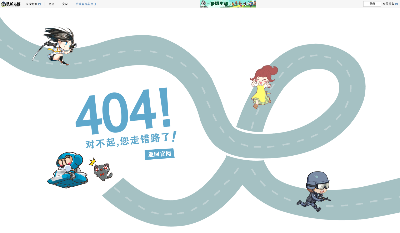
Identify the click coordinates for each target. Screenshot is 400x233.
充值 (51, 4)
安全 (65, 4)
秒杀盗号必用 (84, 4)
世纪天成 (10, 4)
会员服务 (388, 3)
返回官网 (160, 154)
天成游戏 (31, 4)
